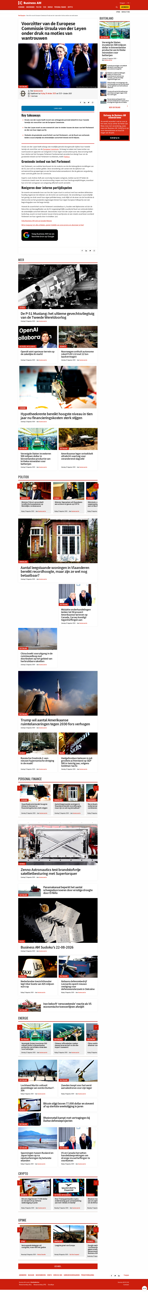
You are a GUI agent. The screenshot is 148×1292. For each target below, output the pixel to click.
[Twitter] (115, 1275)
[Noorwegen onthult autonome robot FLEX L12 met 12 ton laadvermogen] (78, 327)
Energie (50, 7)
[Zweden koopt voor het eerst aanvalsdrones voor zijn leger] (78, 1061)
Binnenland (23, 562)
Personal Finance (60, 7)
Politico (67, 157)
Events (49, 1275)
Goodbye (51, 1285)
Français (126, 1275)
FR (128, 3)
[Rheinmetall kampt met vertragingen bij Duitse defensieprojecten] (29, 1114)
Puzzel (21, 941)
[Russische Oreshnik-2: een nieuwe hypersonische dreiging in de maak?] (37, 734)
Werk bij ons (57, 1275)
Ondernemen (30, 7)
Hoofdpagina (21, 15)
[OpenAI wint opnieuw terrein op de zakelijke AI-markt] (37, 327)
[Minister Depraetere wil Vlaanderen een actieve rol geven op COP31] (68, 483)
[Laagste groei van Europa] (68, 1226)
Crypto (70, 7)
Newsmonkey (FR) (40, 1285)
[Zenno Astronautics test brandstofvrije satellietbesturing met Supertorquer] (58, 822)
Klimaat (57, 498)
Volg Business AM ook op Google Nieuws (36, 221)
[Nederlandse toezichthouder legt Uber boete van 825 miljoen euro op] (37, 957)
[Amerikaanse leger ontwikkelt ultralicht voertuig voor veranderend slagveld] (78, 429)
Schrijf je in (114, 138)
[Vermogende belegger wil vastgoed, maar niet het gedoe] (35, 1226)
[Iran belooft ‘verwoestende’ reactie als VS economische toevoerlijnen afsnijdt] (29, 1000)
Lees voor (58, 108)
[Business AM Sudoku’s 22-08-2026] (58, 899)
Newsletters (126, 12)
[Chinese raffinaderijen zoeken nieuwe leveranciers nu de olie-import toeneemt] (68, 1024)
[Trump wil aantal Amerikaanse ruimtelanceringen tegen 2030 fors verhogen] (58, 672)
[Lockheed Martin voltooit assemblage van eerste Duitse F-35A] (37, 1061)
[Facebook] (111, 1275)
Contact (126, 1285)
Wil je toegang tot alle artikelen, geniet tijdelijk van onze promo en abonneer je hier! (52, 225)
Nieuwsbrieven (41, 1275)
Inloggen (122, 3)
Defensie (22, 307)
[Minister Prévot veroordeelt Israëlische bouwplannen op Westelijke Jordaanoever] (35, 483)
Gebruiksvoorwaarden (72, 1275)
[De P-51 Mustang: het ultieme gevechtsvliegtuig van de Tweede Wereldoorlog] (58, 265)
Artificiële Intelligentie (27, 346)
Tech (44, 7)
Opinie (118, 12)
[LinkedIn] (119, 1275)
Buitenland (23, 86)
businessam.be (38, 91)
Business (63, 346)
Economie (21, 7)
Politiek (38, 7)
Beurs (62, 753)
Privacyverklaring (87, 1275)
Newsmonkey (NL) (25, 1285)
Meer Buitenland (119, 107)
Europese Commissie (51, 149)
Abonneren (125, 7)
